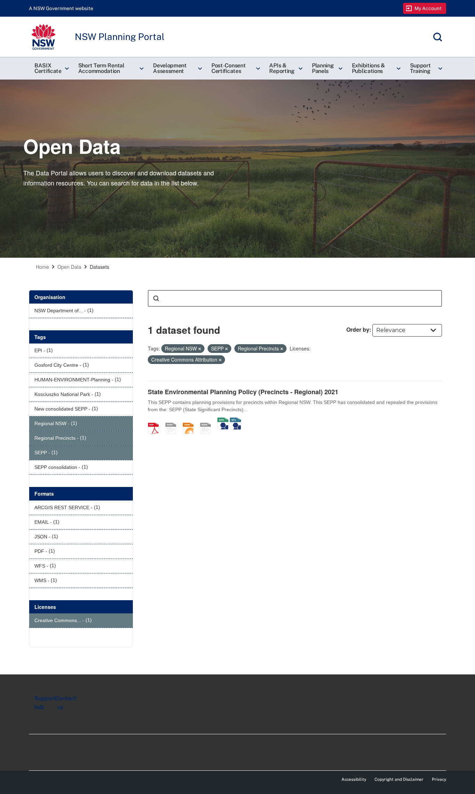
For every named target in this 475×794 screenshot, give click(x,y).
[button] (51, 68)
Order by (357, 329)
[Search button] (156, 298)
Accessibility (353, 779)
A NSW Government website (61, 8)
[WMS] (222, 420)
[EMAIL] (173, 420)
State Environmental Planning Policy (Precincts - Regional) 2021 (243, 391)
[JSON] (191, 420)
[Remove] (199, 348)
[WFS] (235, 420)
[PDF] (156, 420)
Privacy (439, 779)
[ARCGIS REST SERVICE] (208, 420)
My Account (428, 8)
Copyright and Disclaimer (399, 779)
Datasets (99, 266)
